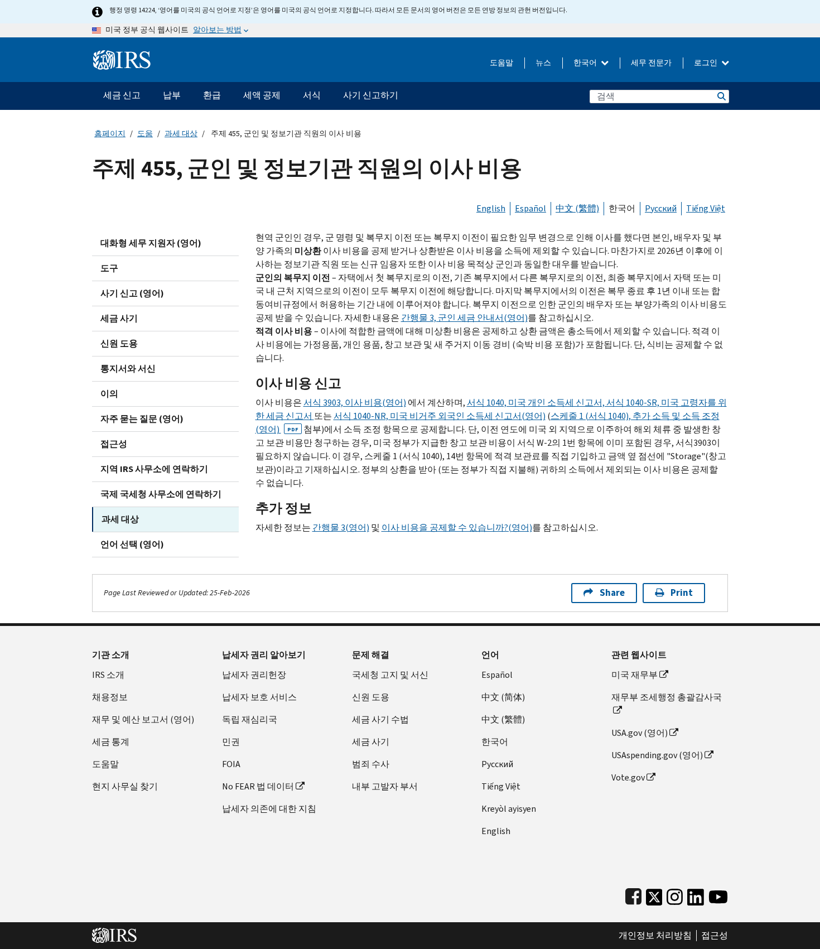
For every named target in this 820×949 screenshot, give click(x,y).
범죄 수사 (370, 764)
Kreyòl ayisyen (508, 809)
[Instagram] (675, 894)
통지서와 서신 (128, 368)
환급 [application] (212, 95)
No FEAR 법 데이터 (258, 786)
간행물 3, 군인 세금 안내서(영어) (464, 318)
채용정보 (110, 697)
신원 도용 (119, 343)
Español (530, 208)
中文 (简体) (503, 697)
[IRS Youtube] (718, 894)
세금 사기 (119, 318)
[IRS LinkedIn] (695, 894)
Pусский (497, 764)
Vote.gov (628, 777)
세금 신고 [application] (122, 95)
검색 (720, 96)
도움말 (501, 62)
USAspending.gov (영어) (657, 755)
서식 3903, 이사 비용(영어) (354, 402)
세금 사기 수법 (380, 719)
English (490, 208)
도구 (109, 268)
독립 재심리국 (249, 719)
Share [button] (612, 592)
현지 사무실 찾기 (125, 786)
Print (682, 592)
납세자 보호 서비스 (259, 697)
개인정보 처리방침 (655, 935)
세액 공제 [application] (262, 95)
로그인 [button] (706, 62)
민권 (231, 742)
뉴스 (543, 62)
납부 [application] (172, 95)
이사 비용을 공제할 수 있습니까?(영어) (457, 527)
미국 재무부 (634, 675)
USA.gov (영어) (639, 733)
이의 (109, 393)
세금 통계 (110, 742)
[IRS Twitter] (654, 894)
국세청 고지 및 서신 (390, 675)
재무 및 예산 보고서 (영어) (143, 719)
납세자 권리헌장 (254, 675)
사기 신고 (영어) (132, 293)
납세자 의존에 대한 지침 (269, 809)
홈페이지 (110, 133)
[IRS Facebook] (633, 894)
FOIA (231, 764)
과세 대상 (181, 133)
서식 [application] (312, 95)
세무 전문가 (651, 62)
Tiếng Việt (705, 208)
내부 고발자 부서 (385, 786)
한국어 (586, 62)
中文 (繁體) (577, 208)
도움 (145, 133)
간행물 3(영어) (340, 527)
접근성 (113, 444)
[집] (122, 55)
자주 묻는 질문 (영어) (142, 419)
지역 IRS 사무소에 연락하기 (154, 469)
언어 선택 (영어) (132, 544)
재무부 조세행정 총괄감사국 (666, 697)
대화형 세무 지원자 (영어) (150, 243)
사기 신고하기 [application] (370, 95)
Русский (661, 208)
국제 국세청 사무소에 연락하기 (160, 494)
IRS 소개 (108, 675)
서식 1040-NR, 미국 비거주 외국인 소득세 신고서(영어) (440, 416)
